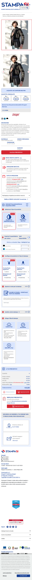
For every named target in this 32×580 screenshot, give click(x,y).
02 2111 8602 (17, 191)
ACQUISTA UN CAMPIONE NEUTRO (16, 90)
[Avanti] (29, 72)
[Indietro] (3, 72)
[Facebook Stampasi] (7, 527)
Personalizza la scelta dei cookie (22, 572)
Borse (11, 14)
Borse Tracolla (17, 14)
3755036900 (6, 459)
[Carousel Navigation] (16, 72)
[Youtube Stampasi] (16, 527)
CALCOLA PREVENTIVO (16, 152)
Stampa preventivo (10, 392)
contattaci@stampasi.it (8, 461)
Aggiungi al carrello (24, 392)
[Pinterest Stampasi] (10, 527)
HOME (4, 14)
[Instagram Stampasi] (13, 527)
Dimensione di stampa (7, 274)
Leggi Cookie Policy (7, 572)
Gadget (7, 14)
